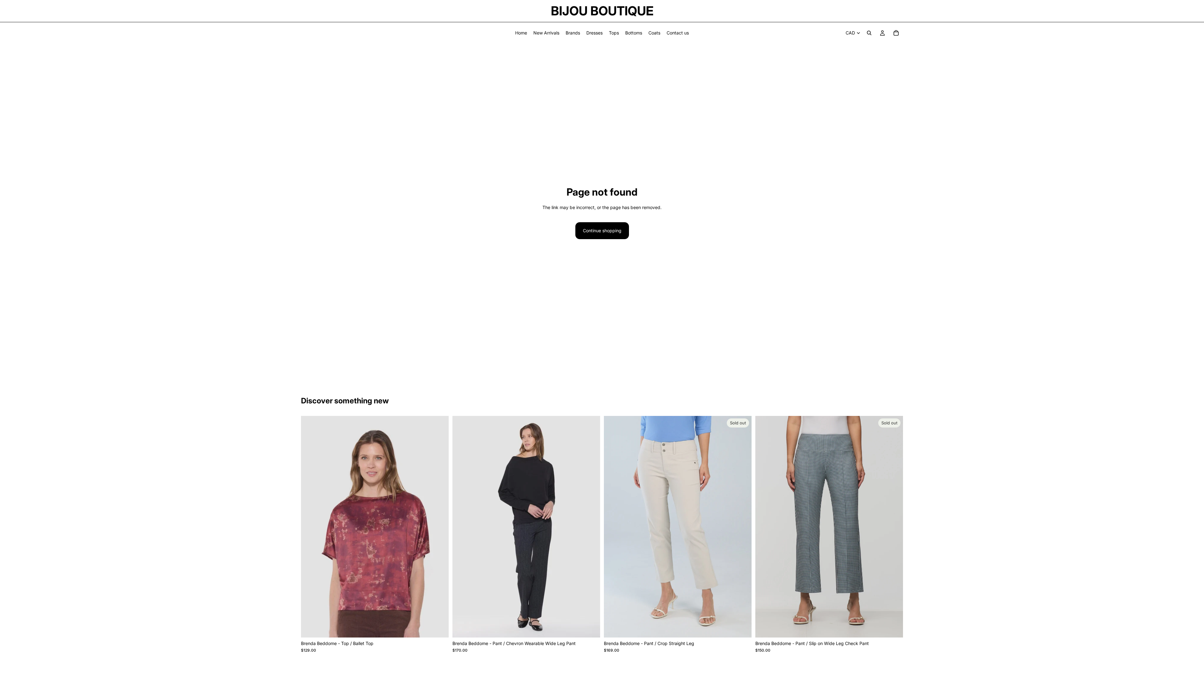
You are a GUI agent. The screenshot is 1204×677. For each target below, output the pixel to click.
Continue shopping (602, 230)
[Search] (869, 33)
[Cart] (896, 33)
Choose (444, 627)
